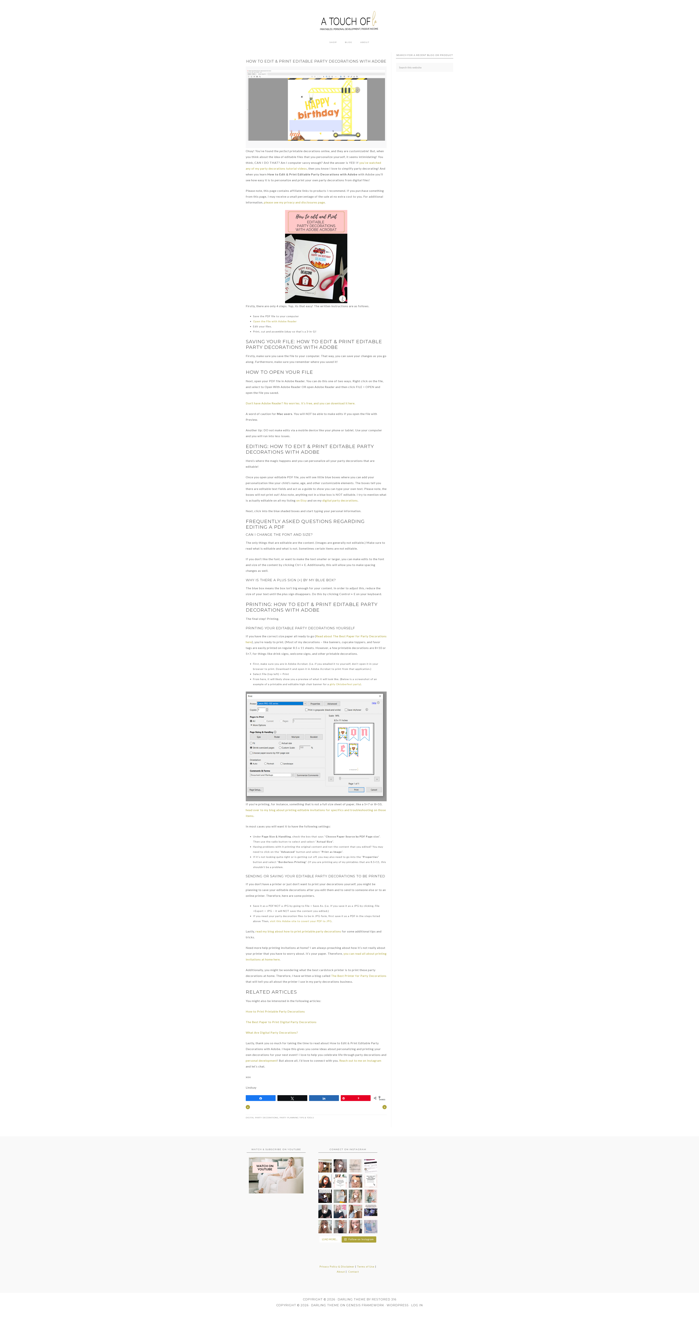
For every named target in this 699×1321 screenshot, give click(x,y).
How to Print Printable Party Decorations (275, 1011)
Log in (417, 1305)
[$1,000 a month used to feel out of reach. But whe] (355, 1211)
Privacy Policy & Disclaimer (336, 1266)
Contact (353, 1271)
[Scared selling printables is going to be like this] (325, 1196)
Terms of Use (365, 1266)
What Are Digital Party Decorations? (272, 1032)
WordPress (398, 1305)
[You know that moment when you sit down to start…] (340, 1181)
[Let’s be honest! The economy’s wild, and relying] (325, 1226)
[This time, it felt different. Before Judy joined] (355, 1181)
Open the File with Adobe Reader (275, 321)
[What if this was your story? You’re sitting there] (340, 1196)
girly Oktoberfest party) (345, 684)
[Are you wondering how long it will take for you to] (371, 1181)
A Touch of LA (349, 19)
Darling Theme (325, 1305)
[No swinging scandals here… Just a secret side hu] (371, 1211)
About (341, 1271)
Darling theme (352, 1299)
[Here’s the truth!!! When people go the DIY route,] (355, 1166)
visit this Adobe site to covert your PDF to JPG (301, 921)
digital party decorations (340, 500)
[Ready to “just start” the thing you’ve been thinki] (340, 1166)
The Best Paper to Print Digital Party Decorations (281, 1022)
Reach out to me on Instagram (360, 1060)
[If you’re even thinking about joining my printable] (325, 1181)
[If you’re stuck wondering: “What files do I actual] (325, 1211)
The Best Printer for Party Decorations (358, 975)
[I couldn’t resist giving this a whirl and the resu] (371, 1226)
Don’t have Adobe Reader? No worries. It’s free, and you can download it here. (300, 403)
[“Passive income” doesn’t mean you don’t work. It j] (340, 1211)
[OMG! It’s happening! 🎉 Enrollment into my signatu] (371, 1196)
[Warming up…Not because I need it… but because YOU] (340, 1226)
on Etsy (301, 500)
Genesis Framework (365, 1305)
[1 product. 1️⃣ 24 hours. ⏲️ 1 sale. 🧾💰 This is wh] (355, 1226)
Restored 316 (384, 1299)
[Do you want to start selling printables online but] (371, 1166)
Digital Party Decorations (262, 1117)
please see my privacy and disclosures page (294, 202)
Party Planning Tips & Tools (297, 1117)
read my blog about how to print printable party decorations (298, 931)
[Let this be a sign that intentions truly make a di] (325, 1166)
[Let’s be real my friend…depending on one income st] (355, 1196)
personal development (261, 1060)
